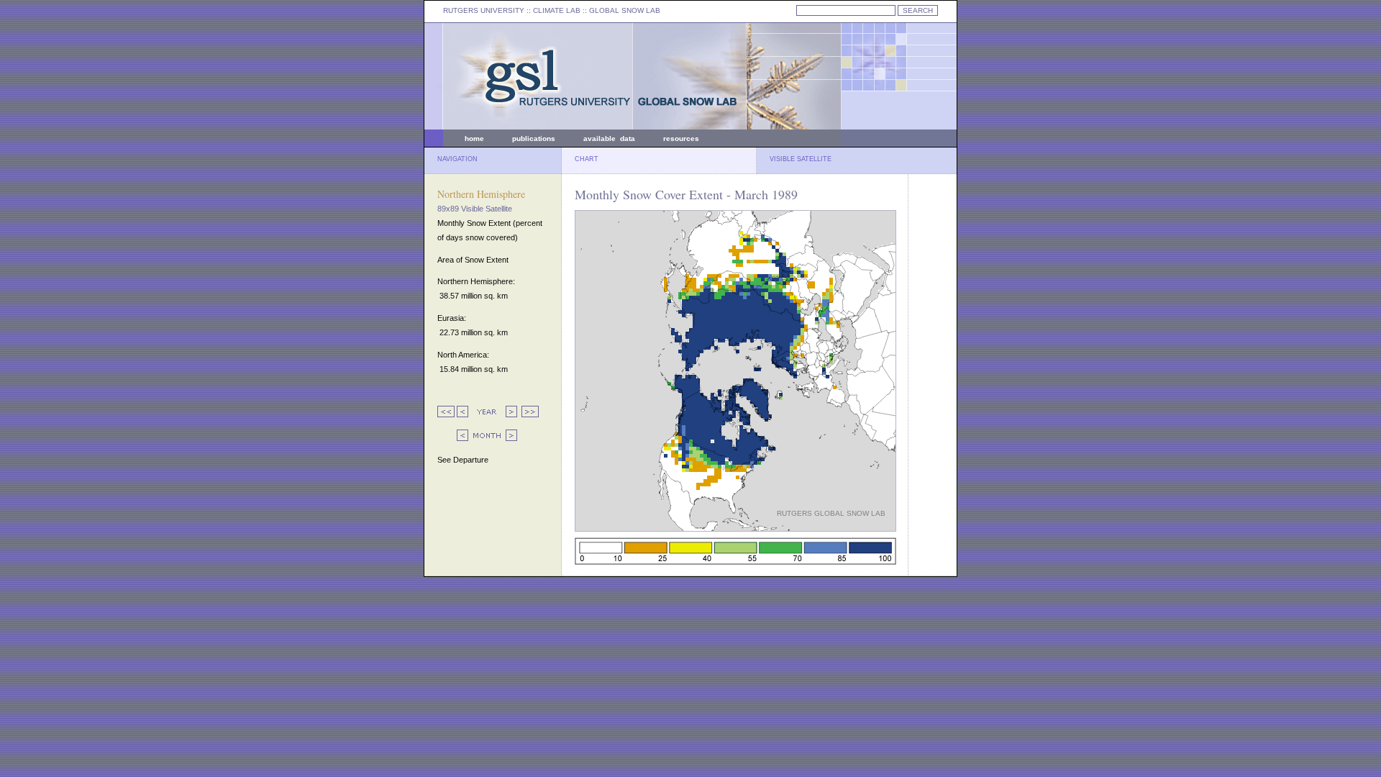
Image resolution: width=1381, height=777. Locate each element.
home (474, 138)
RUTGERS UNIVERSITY (483, 10)
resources (681, 138)
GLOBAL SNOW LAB (624, 10)
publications (533, 138)
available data (609, 138)
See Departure (462, 459)
